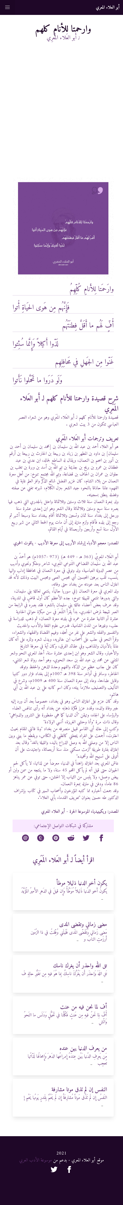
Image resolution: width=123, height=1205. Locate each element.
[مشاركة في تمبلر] (40, 839)
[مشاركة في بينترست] (55, 839)
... (102, 899)
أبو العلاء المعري (53, 812)
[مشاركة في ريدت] (71, 839)
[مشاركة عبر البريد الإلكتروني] (25, 839)
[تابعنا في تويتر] (54, 1170)
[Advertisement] (61, 113)
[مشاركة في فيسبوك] (101, 839)
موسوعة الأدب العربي (35, 1160)
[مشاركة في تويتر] (86, 839)
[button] (7, 7)
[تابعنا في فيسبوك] (69, 1170)
